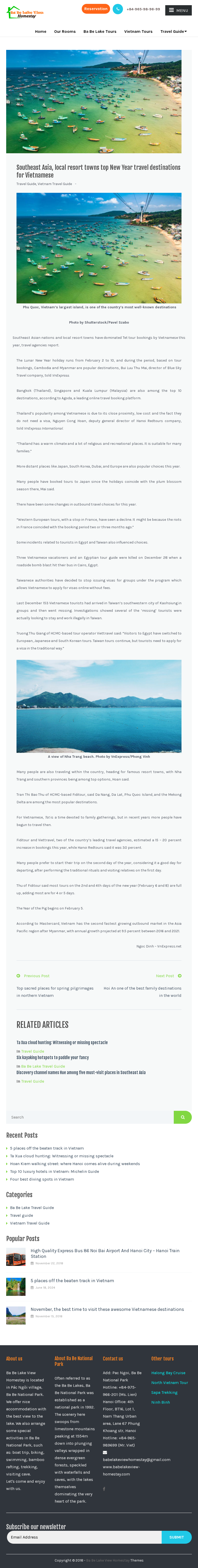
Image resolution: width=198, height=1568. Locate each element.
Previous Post (37, 975)
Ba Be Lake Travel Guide (43, 1066)
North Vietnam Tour (169, 1382)
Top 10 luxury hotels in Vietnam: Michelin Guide (54, 1171)
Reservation (96, 8)
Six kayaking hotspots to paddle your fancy (52, 1057)
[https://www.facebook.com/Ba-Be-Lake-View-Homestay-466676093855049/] (104, 1489)
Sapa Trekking (164, 1392)
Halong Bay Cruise (168, 1372)
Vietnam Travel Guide (55, 184)
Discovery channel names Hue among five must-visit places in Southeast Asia (81, 1072)
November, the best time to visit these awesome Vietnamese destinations (107, 1309)
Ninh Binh (160, 1402)
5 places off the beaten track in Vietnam (47, 1148)
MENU (182, 10)
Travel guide (26, 184)
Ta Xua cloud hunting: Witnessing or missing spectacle (62, 1042)
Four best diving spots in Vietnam (42, 1179)
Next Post (165, 975)
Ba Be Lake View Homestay (108, 1560)
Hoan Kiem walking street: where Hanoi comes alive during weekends (75, 1163)
